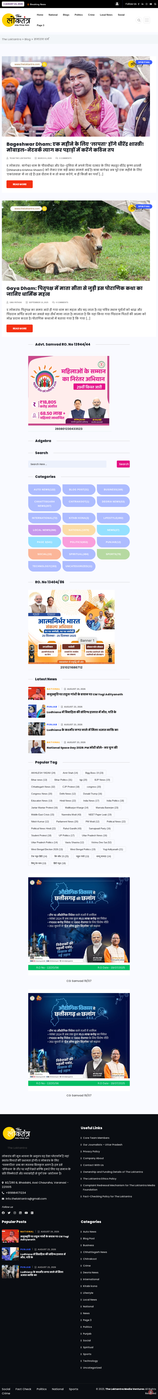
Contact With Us (93, 1165)
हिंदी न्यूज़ (60, 863)
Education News (41, 800)
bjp (83, 779)
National (53, 14)
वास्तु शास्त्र (103, 856)
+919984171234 (15, 1193)
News (113, 530)
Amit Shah (70, 773)
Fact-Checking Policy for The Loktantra (107, 1196)
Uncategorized (79, 566)
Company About (93, 1158)
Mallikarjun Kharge (76, 807)
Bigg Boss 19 (94, 773)
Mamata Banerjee (107, 807)
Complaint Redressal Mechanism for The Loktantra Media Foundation (119, 1187)
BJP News (102, 779)
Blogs (66, 14)
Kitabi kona (79, 518)
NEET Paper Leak (100, 814)
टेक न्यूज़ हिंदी (39, 856)
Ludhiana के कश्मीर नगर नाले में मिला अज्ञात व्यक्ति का (82, 730)
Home (40, 14)
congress (94, 786)
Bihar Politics (63, 779)
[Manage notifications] (150, 1392)
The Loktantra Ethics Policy (99, 1178)
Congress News (41, 793)
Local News (106, 14)
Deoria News (113, 501)
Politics (79, 14)
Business (113, 489)
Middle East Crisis (42, 814)
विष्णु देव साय (38, 863)
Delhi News (68, 793)
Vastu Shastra (74, 842)
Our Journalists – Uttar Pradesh (102, 1144)
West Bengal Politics (83, 849)
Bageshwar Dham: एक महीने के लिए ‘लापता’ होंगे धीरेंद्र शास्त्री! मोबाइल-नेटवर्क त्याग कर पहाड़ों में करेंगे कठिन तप (75, 147)
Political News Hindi (43, 828)
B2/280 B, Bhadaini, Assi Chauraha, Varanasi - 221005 (35, 1185)
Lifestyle (113, 518)
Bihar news (39, 779)
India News (91, 800)
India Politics (115, 800)
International (44, 518)
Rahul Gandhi (72, 828)
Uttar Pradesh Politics (44, 842)
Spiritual (79, 554)
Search (124, 464)
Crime (91, 14)
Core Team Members (96, 1138)
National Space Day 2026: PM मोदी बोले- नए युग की (82, 748)
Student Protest (41, 835)
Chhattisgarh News (44, 503)
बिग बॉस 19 (61, 856)
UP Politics (67, 835)
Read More (20, 184)
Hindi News (68, 800)
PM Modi (92, 821)
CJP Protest (70, 786)
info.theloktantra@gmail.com (26, 1199)
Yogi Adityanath (113, 849)
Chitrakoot (79, 501)
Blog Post (79, 489)
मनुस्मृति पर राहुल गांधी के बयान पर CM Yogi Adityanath (85, 694)
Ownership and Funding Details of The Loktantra (113, 1172)
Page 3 (40, 25)
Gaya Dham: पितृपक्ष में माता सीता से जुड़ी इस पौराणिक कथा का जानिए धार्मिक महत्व (74, 291)
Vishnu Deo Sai (101, 842)
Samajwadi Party (100, 828)
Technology (45, 566)
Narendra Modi (71, 814)
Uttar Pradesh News (94, 835)
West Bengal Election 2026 (47, 849)
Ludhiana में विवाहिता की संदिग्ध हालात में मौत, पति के (81, 712)
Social (121, 14)
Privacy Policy (91, 1151)
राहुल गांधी (82, 856)
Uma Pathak (16, 302)
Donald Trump (92, 793)
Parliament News (67, 821)
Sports (113, 554)
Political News (116, 821)
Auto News (44, 489)
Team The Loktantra (20, 158)
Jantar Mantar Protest (44, 807)
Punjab (113, 542)
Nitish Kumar (40, 821)
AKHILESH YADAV (43, 773)
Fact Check (23, 1389)
